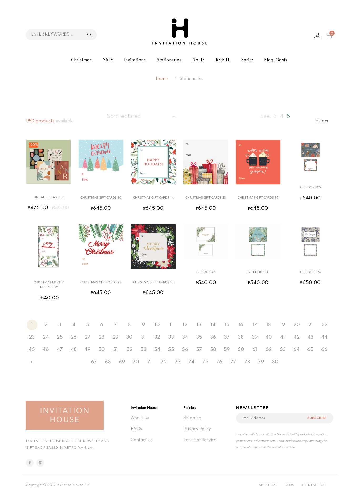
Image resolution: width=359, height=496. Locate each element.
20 (297, 325)
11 (171, 325)
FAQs (136, 429)
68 (108, 362)
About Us (140, 418)
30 (129, 337)
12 (185, 325)
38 (241, 337)
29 (115, 337)
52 (129, 349)
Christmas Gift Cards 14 (153, 197)
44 (324, 337)
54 (157, 349)
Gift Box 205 (310, 187)
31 (143, 337)
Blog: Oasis (275, 60)
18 (268, 325)
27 (87, 337)
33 (171, 337)
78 (247, 362)
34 (185, 337)
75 (205, 362)
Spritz (247, 60)
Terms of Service (199, 440)
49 (87, 349)
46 (46, 349)
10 (157, 325)
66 (324, 349)
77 (233, 362)
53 (143, 349)
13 (199, 325)
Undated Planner (48, 197)
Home (162, 79)
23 (32, 337)
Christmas (81, 60)
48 (74, 349)
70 (136, 362)
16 (241, 325)
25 (60, 337)
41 (282, 337)
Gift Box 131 (258, 272)
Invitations (135, 60)
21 (310, 325)
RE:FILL (223, 60)
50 (101, 349)
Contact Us (142, 440)
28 (101, 337)
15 (227, 325)
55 (171, 349)
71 (149, 362)
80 (275, 362)
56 (185, 349)
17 (255, 325)
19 (282, 325)
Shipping (192, 418)
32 (157, 337)
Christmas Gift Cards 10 (100, 197)
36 (213, 337)
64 (296, 349)
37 (227, 337)
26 (74, 337)
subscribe (316, 418)
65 (310, 349)
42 (297, 337)
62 (269, 349)
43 (310, 337)
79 (261, 362)
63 (283, 349)
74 (191, 362)
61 (254, 349)
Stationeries (169, 60)
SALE (108, 60)
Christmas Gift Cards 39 (258, 197)
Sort (124, 116)
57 (199, 349)
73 (178, 362)
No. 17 (198, 60)
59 (227, 349)
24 (46, 337)
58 (213, 349)
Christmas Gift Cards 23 (205, 197)
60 (241, 349)
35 (199, 337)
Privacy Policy (197, 429)
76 (219, 362)
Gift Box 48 (205, 272)
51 (115, 349)
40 (268, 337)
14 (213, 325)
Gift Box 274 (310, 272)
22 (324, 325)
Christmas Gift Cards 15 (153, 282)
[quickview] (47, 177)
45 (32, 349)
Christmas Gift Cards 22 (100, 282)
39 (255, 337)
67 (94, 362)
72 (164, 362)
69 (122, 362)
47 (60, 349)
